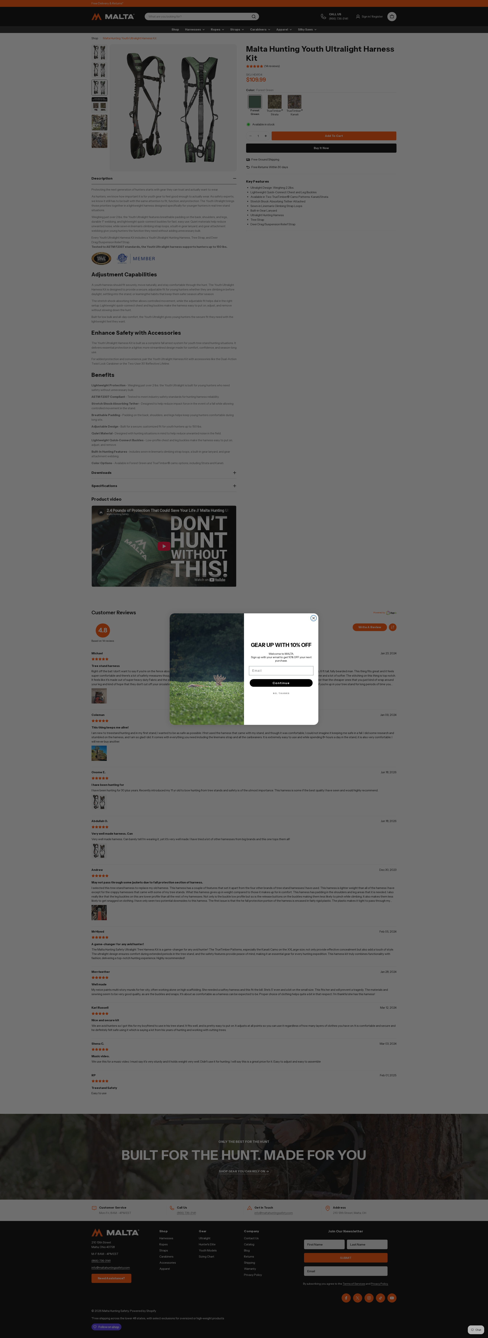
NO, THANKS (281, 693)
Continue (281, 683)
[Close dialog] (313, 618)
